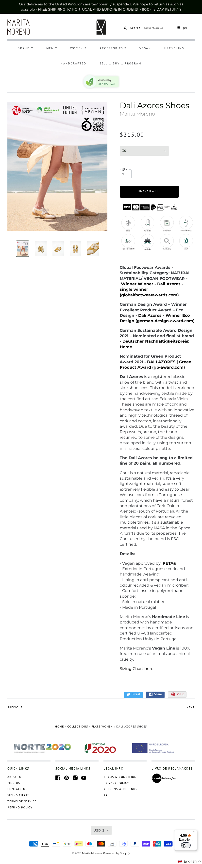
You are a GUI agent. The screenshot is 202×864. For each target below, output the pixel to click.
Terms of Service (21, 801)
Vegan (145, 48)
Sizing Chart (18, 795)
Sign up (158, 28)
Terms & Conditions (120, 777)
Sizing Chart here (136, 668)
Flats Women (102, 726)
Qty (125, 169)
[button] (189, 861)
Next (190, 707)
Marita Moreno (137, 114)
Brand (24, 48)
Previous (14, 707)
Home (59, 726)
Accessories (112, 48)
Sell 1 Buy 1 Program (120, 63)
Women (77, 48)
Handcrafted (73, 63)
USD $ (98, 830)
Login (147, 28)
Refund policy (20, 807)
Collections (77, 726)
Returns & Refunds (120, 789)
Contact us (17, 789)
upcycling (174, 48)
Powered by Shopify (116, 853)
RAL (106, 795)
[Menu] (194, 832)
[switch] (186, 845)
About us (15, 777)
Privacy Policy (116, 783)
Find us (13, 783)
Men (50, 48)
